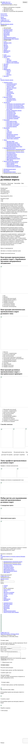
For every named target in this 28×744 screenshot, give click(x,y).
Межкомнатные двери (12, 142)
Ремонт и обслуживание (13, 62)
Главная (6, 585)
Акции (5, 49)
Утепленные (10, 91)
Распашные (9, 95)
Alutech (8, 90)
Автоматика (7, 32)
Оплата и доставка (8, 593)
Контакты (6, 52)
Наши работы (7, 56)
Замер (8, 58)
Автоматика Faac (11, 114)
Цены (5, 597)
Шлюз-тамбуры (10, 164)
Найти (2, 583)
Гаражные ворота (8, 29)
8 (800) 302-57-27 (6, 2)
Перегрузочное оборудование (11, 38)
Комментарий (4, 657)
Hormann (9, 94)
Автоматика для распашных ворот (15, 106)
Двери (5, 36)
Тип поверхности (5, 192)
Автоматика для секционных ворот (16, 103)
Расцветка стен (4, 193)
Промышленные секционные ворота (16, 149)
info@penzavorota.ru (7, 3)
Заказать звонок (5, 578)
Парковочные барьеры (12, 134)
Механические (10, 93)
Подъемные (10, 89)
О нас (5, 41)
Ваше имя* (3, 646)
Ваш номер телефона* (6, 648)
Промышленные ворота (10, 37)
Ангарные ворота (11, 153)
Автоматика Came (11, 113)
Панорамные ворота (12, 154)
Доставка (6, 46)
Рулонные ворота (11, 85)
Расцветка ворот (5, 198)
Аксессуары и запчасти (12, 138)
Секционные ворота (12, 83)
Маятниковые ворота (12, 157)
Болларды (9, 133)
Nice (8, 129)
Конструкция (10, 183)
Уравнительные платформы (14, 166)
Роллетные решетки (12, 126)
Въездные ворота (8, 30)
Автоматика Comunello (12, 118)
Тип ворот (3, 189)
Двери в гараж (10, 86)
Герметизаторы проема (12, 165)
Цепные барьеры (11, 136)
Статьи (8, 72)
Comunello (9, 132)
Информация (7, 50)
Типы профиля (17, 183)
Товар (2, 651)
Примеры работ (8, 42)
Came (8, 130)
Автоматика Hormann (12, 115)
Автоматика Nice (11, 111)
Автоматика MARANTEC (13, 117)
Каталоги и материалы (6, 184)
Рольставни (6, 33)
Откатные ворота (11, 98)
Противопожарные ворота (13, 158)
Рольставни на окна (12, 121)
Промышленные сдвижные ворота (15, 152)
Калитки (9, 101)
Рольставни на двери (12, 122)
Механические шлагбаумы (13, 137)
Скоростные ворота (12, 156)
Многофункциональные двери (14, 146)
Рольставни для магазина (13, 123)
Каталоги (9, 74)
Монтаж (6, 45)
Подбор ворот (4, 183)
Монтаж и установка (12, 61)
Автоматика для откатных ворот (15, 105)
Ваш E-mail (3, 650)
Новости (9, 70)
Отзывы (6, 48)
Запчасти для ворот (11, 87)
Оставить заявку (5, 665)
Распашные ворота (11, 99)
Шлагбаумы (7, 34)
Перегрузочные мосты (12, 162)
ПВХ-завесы (10, 160)
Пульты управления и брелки (14, 110)
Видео (8, 73)
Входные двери (10, 141)
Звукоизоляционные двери (13, 145)
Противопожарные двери (13, 144)
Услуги (5, 44)
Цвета (22, 183)
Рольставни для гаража (12, 125)
